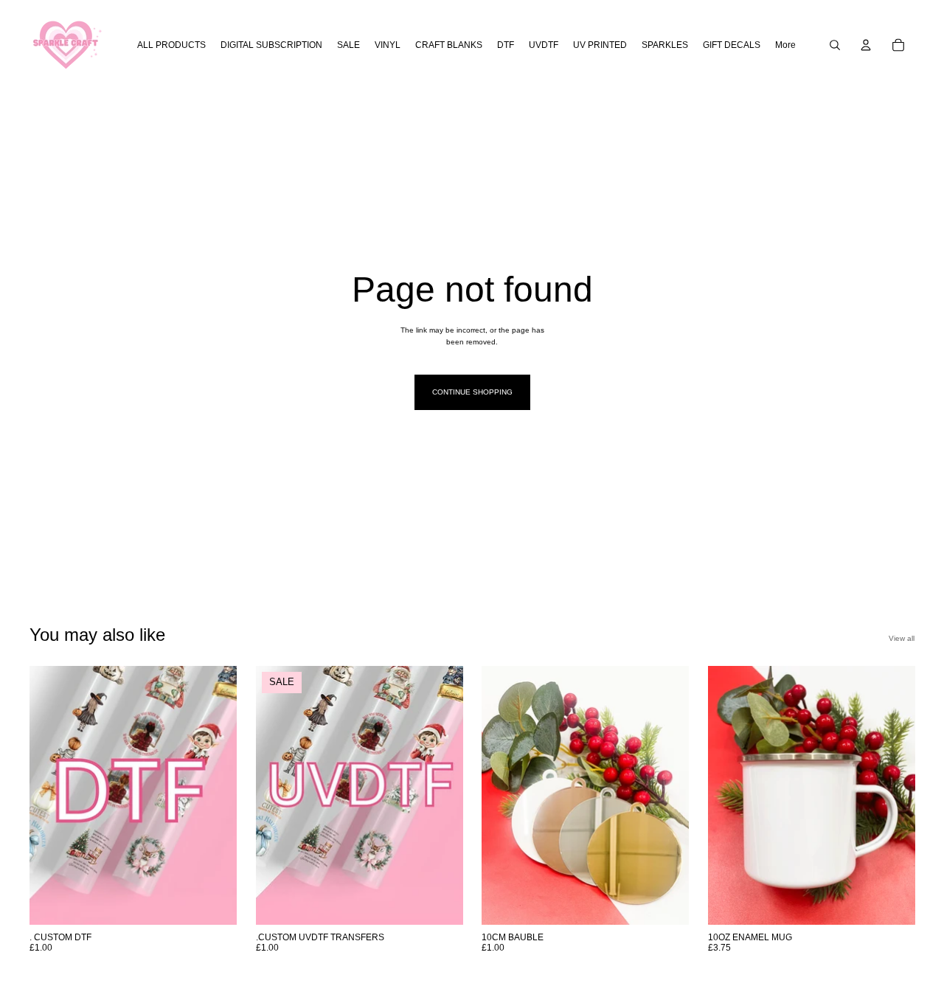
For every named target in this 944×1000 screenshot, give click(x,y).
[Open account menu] (866, 45)
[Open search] (835, 45)
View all (901, 638)
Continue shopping (472, 392)
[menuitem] (785, 45)
